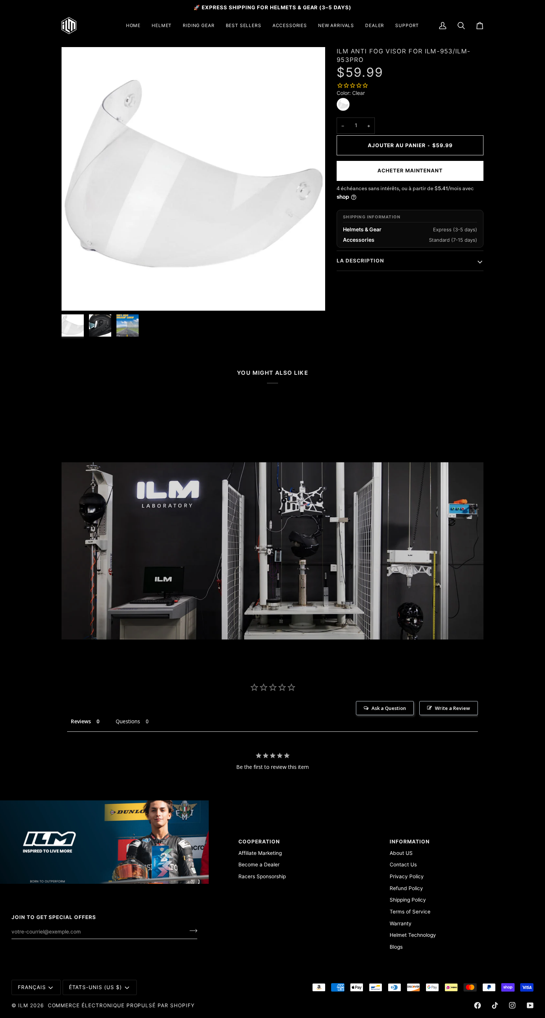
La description (360, 261)
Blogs (396, 947)
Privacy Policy (407, 876)
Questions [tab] (128, 721)
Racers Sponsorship (262, 876)
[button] (161, 25)
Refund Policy (406, 888)
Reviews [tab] (81, 721)
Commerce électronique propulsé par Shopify (121, 1005)
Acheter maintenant (410, 170)
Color (351, 93)
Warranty (401, 923)
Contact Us (403, 864)
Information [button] (410, 842)
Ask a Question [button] (388, 708)
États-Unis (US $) (95, 987)
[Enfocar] (75, 296)
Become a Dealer (259, 864)
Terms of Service (410, 912)
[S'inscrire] (191, 930)
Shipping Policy (408, 900)
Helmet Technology (413, 935)
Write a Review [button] (452, 708)
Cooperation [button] (259, 842)
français (32, 987)
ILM (23, 1005)
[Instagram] (512, 1005)
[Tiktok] (495, 1005)
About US (401, 853)
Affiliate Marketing (260, 853)
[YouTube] (530, 1005)
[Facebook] (477, 1005)
